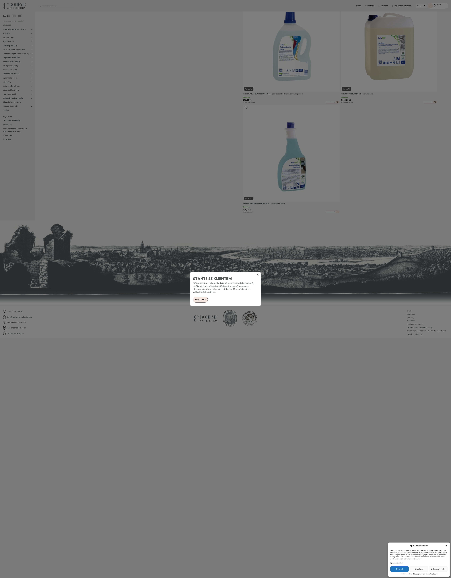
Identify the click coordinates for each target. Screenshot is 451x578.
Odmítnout (419, 569)
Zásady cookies (406, 574)
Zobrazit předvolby (438, 569)
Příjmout (399, 569)
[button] (446, 546)
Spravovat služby (396, 563)
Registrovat (200, 299)
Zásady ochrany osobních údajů (425, 574)
